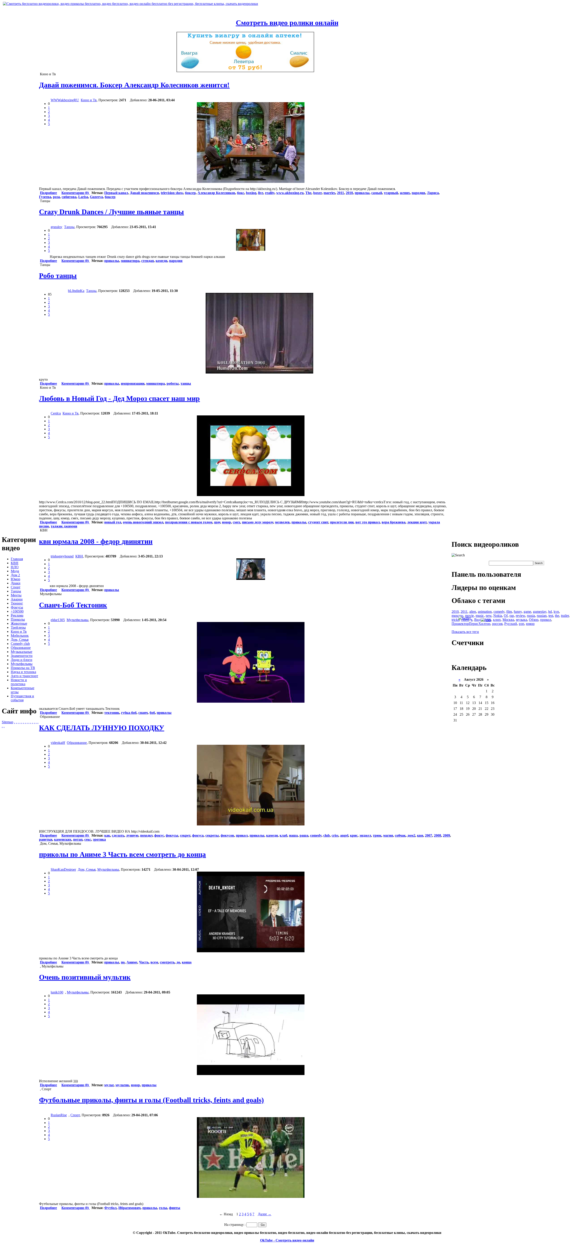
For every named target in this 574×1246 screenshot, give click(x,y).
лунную (132, 835)
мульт (109, 1085)
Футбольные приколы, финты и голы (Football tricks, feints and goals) (151, 1100)
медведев (282, 522)
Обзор (533, 620)
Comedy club (20, 644)
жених (405, 193)
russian (542, 616)
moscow (457, 616)
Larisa (83, 197)
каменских (62, 839)
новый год (112, 522)
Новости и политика (19, 682)
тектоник (111, 713)
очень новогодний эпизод (143, 522)
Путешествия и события (22, 698)
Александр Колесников (216, 193)
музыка (521, 620)
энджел (365, 835)
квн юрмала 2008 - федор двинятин (95, 541)
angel (344, 835)
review (520, 616)
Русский (510, 624)
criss (335, 835)
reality (269, 193)
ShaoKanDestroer (63, 869)
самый (376, 193)
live (260, 193)
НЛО (15, 567)
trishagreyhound (62, 556)
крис (354, 835)
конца (186, 962)
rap (511, 616)
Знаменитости (22, 656)
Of (506, 616)
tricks (455, 620)
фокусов (227, 835)
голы (163, 1208)
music (480, 616)
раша (304, 835)
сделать (118, 835)
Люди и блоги (21, 660)
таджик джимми (64, 526)
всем (154, 962)
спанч (143, 713)
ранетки (45, 839)
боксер (190, 193)
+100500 (17, 611)
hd (550, 611)
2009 (446, 835)
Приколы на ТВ (23, 668)
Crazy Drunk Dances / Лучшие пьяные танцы (111, 212)
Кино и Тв (19, 631)
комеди (161, 261)
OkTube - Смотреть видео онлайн (287, 1240)
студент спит (318, 522)
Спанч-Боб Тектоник (73, 605)
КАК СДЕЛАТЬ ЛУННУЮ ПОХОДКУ (101, 728)
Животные (19, 623)
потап (78, 839)
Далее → (264, 1214)
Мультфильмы (22, 664)
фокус (159, 835)
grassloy (56, 227)
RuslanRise (59, 1115)
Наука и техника (23, 672)
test (550, 616)
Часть (144, 962)
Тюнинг (17, 603)
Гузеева (45, 197)
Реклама (17, 615)
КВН (14, 563)
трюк (377, 835)
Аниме (131, 962)
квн (420, 835)
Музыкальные (21, 652)
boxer (317, 193)
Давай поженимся (144, 193)
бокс (240, 193)
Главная (17, 559)
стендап (147, 261)
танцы (185, 383)
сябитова (69, 197)
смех (236, 522)
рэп (521, 624)
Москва (508, 620)
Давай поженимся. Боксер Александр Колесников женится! (134, 85)
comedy (316, 835)
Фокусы (17, 607)
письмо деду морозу (257, 522)
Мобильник (20, 635)
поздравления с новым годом (188, 522)
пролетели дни (342, 522)
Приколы (18, 619)
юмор (226, 522)
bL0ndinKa (76, 291)
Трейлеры (18, 627)
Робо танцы (58, 276)
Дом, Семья (19, 639)
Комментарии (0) (75, 193)
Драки (15, 583)
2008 (437, 835)
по (123, 962)
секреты (212, 835)
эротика (99, 839)
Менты (16, 595)
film (509, 611)
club (326, 835)
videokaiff (58, 743)
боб (152, 713)
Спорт (15, 587)
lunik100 (57, 992)
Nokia (497, 616)
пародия (418, 193)
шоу (217, 522)
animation (485, 611)
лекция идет (417, 522)
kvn (556, 611)
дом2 (411, 835)
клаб (283, 835)
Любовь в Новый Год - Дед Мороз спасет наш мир (119, 398)
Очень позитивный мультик (84, 977)
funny (518, 611)
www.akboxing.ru (290, 193)
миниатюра (130, 261)
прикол (242, 835)
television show (172, 193)
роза (56, 197)
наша (293, 835)
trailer (565, 616)
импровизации (132, 383)
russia (531, 616)
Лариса (433, 193)
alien (472, 611)
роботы (173, 383)
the (557, 616)
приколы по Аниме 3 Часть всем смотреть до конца (122, 854)
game (527, 611)
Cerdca (56, 413)
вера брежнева (393, 522)
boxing (251, 193)
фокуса (198, 835)
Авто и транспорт (24, 676)
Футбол (110, 1208)
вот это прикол (367, 522)
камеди (272, 835)
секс (87, 839)
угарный (391, 193)
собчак (400, 835)
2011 (340, 193)
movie (469, 616)
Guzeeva (96, 197)
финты (174, 1208)
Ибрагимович (129, 1208)
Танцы (16, 591)
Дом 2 (15, 575)
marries (329, 193)
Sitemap (7, 722)
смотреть (167, 962)
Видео (479, 620)
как (107, 835)
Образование (21, 648)
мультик (122, 1085)
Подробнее (48, 193)
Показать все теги (465, 632)
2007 (428, 835)
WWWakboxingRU (65, 100)
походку (146, 835)
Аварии (17, 599)
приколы (362, 193)
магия (388, 835)
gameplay (539, 611)
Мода (15, 571)
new (488, 616)
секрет (185, 835)
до (178, 962)
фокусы (172, 835)
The (308, 193)
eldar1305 (58, 620)
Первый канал (116, 193)
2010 (349, 193)
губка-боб (129, 713)
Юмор (15, 579)
